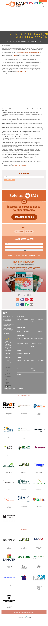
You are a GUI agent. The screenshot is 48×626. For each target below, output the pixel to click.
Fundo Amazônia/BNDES (24, 548)
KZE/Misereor (39, 455)
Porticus (9, 489)
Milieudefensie (9, 472)
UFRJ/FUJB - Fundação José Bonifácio (9, 606)
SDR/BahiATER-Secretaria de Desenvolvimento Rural (9, 566)
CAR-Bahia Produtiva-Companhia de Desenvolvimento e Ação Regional (24, 566)
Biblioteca (26, 360)
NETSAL (15, 55)
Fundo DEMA (20, 353)
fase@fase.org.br (8, 362)
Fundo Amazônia (24, 472)
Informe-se (20, 366)
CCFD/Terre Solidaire (39, 414)
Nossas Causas (21, 327)
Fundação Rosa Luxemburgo (19, 165)
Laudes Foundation (9, 507)
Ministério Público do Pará (39, 548)
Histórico (19, 319)
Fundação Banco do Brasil (9, 585)
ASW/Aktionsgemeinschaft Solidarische (9, 437)
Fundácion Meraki (39, 506)
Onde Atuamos (20, 335)
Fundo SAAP (27, 353)
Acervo (19, 357)
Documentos (41, 360)
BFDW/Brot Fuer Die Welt (9, 414)
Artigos (26, 368)
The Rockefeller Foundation (24, 490)
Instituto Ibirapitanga (9, 548)
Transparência (20, 323)
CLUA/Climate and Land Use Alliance (24, 437)
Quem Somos (20, 316)
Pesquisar (9, 179)
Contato (19, 374)
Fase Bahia (26, 338)
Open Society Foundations (9, 524)
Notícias (19, 368)
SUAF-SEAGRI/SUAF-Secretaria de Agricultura (39, 566)
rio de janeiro (29, 231)
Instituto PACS (5, 54)
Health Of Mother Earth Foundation (24, 456)
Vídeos (32, 360)
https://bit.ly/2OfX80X (21, 71)
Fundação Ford (24, 413)
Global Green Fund (39, 489)
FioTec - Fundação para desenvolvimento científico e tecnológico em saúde (39, 587)
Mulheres (33, 330)
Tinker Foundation (39, 472)
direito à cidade (19, 231)
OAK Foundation (24, 506)
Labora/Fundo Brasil (39, 437)
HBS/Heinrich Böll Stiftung (9, 456)
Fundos (19, 350)
